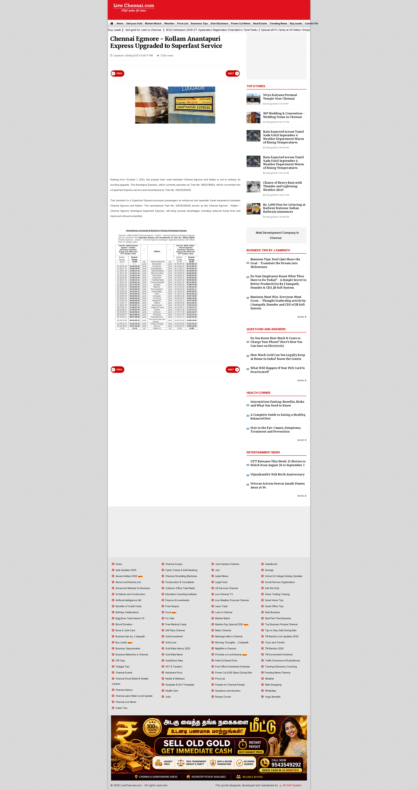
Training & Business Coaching (280, 666)
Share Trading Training (277, 594)
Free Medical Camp (175, 624)
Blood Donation (123, 624)
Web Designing (272, 684)
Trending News (278, 23)
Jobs (168, 696)
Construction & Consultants (179, 582)
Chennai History (124, 689)
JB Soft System (291, 785)
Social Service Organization (279, 582)
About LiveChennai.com (128, 582)
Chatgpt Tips (122, 666)
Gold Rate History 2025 (177, 648)
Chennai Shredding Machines (181, 576)
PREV (119, 73)
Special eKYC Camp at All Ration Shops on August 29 (240, 29)
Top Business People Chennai (280, 624)
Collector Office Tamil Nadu (180, 588)
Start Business (219, 23)
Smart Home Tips (273, 600)
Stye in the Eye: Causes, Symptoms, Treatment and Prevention (275, 430)
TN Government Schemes (278, 654)
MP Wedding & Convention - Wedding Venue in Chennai (284, 115)
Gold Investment (174, 636)
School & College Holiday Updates (283, 576)
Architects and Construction (130, 594)
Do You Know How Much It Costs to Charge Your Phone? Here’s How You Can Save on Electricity (276, 342)
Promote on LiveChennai (228, 654)
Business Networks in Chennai (131, 654)
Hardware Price (173, 672)
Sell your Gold (134, 23)
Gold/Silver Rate (174, 660)
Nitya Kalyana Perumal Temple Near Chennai (280, 96)
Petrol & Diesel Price (226, 660)
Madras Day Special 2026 (229, 624)
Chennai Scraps (173, 564)
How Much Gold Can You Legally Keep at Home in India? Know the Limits (277, 357)
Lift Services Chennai (226, 588)
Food (168, 612)
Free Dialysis (172, 606)
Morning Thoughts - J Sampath (232, 642)
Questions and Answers (228, 690)
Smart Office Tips (274, 606)
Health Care (171, 690)
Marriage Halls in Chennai (228, 636)
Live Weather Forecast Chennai (232, 600)
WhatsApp (270, 690)
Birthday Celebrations (127, 612)
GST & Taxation (173, 666)
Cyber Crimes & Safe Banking (181, 570)
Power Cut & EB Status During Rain (233, 672)
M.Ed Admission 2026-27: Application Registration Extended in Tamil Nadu (157, 29)
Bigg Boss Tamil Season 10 (129, 618)
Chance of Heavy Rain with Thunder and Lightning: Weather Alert (282, 186)
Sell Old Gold (271, 588)
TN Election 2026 (274, 648)
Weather (169, 23)
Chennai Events (123, 672)
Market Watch (153, 23)
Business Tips (199, 23)
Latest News (221, 576)
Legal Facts (221, 582)
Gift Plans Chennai (175, 630)
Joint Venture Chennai (227, 564)
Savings (268, 570)
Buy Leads (296, 23)
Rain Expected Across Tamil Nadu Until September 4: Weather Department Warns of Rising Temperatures (283, 137)
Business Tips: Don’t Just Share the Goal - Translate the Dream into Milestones (275, 263)
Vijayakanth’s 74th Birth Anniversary (277, 474)
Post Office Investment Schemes (232, 666)
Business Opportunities (127, 648)
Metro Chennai (223, 630)
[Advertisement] (234, 8)
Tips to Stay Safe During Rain (280, 630)
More (300, 317)
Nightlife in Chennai (225, 648)
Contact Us (311, 23)
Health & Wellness (175, 678)
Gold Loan (170, 642)
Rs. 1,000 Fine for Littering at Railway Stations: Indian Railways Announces (284, 208)
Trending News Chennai (277, 672)
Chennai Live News (125, 702)
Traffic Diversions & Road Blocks (282, 660)
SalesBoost (270, 564)
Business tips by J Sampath (130, 636)
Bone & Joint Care (125, 630)
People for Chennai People (230, 684)
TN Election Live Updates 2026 (281, 636)
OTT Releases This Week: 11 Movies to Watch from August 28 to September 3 (278, 463)
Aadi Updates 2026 (125, 570)
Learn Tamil (221, 606)
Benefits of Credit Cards (128, 606)
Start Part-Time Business (277, 618)
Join (217, 570)
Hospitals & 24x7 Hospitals (179, 684)
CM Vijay (120, 660)
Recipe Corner (223, 696)
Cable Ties (121, 708)
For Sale (169, 618)
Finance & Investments (177, 600)
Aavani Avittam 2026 (126, 576)
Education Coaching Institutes (181, 594)
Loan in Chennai (223, 612)
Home (118, 564)
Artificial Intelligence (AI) (128, 600)
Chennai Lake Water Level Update (134, 695)
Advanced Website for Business (132, 588)
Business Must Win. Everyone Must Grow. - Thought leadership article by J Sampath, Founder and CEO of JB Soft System (278, 302)
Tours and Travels (274, 642)
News (120, 23)
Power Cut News (240, 23)
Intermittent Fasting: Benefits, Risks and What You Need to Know (277, 403)
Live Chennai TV (224, 594)
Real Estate (260, 23)
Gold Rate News (174, 654)
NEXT (231, 73)
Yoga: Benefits (272, 696)
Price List (182, 23)
